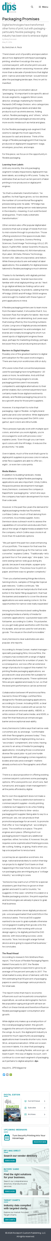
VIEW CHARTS (10, 1220)
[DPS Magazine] (9, 7)
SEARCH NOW (10, 1161)
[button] (32, 6)
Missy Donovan (10, 39)
